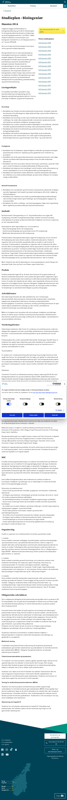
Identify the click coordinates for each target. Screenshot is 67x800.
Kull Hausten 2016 (45, 81)
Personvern (55, 758)
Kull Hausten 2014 (45, 89)
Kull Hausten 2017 (45, 78)
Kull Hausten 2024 (45, 51)
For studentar (6, 740)
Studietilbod (12, 6)
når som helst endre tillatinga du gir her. (45, 392)
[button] (65, 2)
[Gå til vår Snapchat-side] (16, 750)
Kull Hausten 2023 (45, 54)
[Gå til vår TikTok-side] (11, 749)
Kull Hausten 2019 (45, 70)
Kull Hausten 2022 (45, 58)
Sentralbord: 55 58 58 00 (56, 743)
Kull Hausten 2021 (45, 62)
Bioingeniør (8, 10)
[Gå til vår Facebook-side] (2, 749)
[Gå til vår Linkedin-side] (2, 754)
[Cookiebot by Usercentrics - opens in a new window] (54, 384)
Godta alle (55, 415)
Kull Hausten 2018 (45, 74)
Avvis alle (12, 415)
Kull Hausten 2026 (45, 43)
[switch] (25, 404)
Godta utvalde (33, 415)
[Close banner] (64, 384)
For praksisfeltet (7, 742)
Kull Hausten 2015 (45, 85)
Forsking (33, 6)
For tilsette (5, 744)
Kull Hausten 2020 (45, 66)
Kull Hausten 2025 (45, 47)
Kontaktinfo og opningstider (55, 736)
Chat (58, 796)
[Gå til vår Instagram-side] (7, 749)
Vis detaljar (58, 410)
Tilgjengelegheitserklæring (55, 756)
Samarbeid (53, 6)
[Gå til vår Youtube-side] (7, 754)
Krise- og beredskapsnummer (55, 750)
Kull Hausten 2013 (45, 93)
